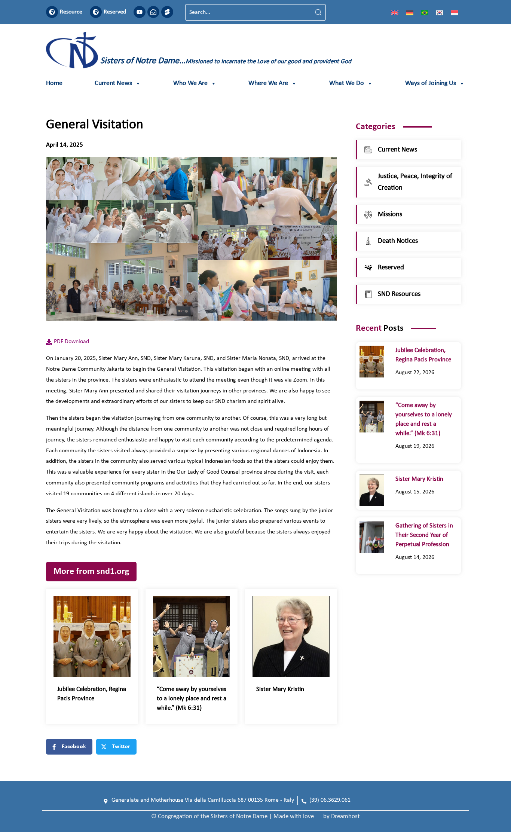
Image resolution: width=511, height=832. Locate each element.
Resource (71, 12)
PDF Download (71, 342)
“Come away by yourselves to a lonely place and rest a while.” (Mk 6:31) (191, 698)
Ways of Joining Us (430, 83)
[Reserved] (96, 12)
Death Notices (398, 241)
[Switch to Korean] (439, 12)
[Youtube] (140, 12)
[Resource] (52, 12)
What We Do (346, 83)
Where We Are (268, 83)
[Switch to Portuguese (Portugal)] (424, 12)
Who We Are (190, 83)
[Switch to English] (394, 12)
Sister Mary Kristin (280, 689)
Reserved (115, 12)
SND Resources (399, 294)
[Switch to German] (409, 12)
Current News (113, 83)
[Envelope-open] (153, 12)
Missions (390, 214)
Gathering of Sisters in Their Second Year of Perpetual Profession (424, 535)
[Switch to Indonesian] (454, 12)
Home (54, 83)
